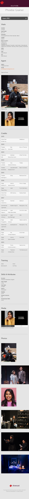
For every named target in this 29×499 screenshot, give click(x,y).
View (8, 354)
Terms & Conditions (11, 491)
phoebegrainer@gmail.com (7, 69)
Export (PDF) (6, 18)
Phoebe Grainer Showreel (7, 327)
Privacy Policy (19, 491)
